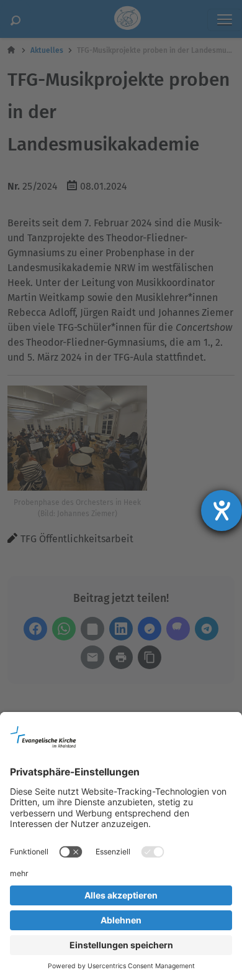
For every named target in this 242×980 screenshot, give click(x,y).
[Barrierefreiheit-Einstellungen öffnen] (221, 510)
